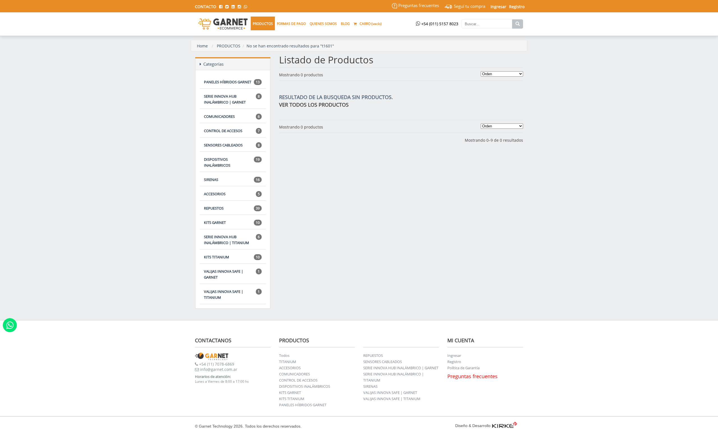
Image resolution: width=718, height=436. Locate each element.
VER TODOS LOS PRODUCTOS (314, 104)
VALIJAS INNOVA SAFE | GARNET (232, 274)
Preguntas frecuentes (418, 5)
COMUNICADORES (232, 116)
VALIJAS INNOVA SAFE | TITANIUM (232, 294)
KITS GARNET (232, 222)
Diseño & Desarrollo (473, 425)
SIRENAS (232, 179)
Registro (516, 6)
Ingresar (454, 355)
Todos (284, 355)
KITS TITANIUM (232, 257)
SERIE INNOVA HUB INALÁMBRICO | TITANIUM (232, 239)
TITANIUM (287, 361)
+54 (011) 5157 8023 (439, 23)
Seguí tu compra (469, 6)
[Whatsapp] (10, 325)
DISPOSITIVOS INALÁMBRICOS (232, 162)
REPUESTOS (232, 208)
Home (202, 46)
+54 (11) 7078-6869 (216, 364)
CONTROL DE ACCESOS (232, 130)
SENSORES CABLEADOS (232, 145)
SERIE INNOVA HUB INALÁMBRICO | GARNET (232, 99)
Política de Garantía (463, 367)
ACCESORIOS (232, 193)
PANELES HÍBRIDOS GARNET (232, 81)
